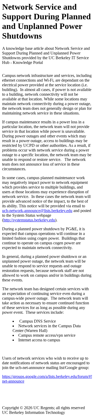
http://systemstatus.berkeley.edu (29, 220)
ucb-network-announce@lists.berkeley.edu (37, 210)
